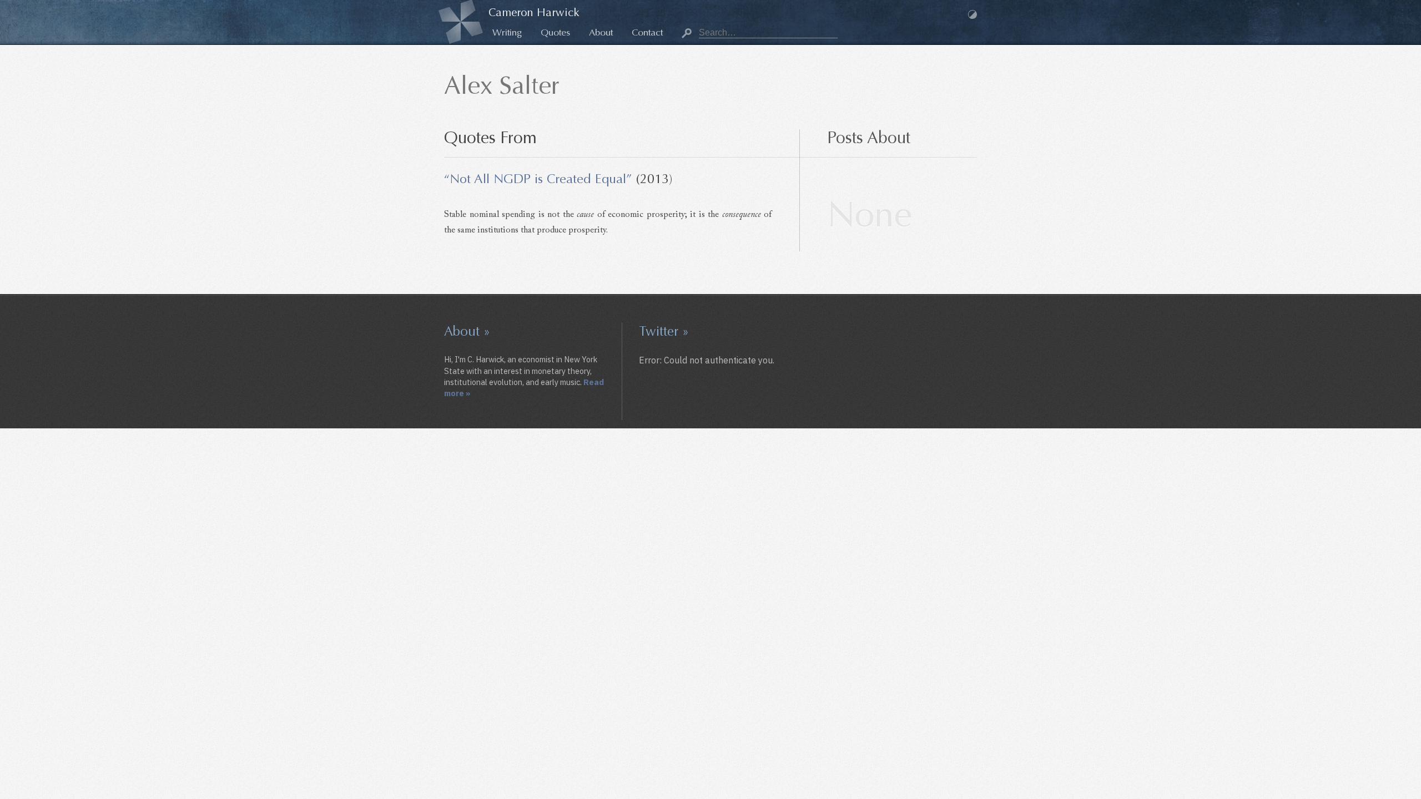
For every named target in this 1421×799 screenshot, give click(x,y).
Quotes (555, 32)
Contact (647, 32)
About (601, 32)
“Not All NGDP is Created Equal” (538, 178)
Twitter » (664, 331)
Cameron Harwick (534, 12)
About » (467, 331)
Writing (507, 32)
